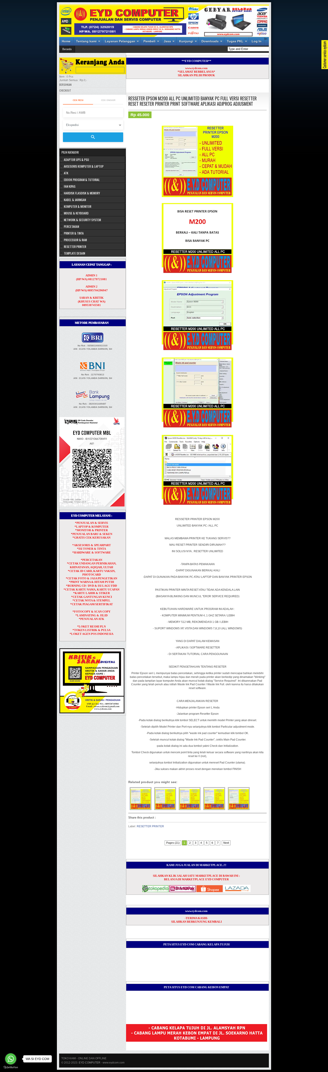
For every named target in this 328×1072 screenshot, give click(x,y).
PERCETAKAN (71, 226)
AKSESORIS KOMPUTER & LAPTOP (84, 166)
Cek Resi (78, 100)
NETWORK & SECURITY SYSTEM (82, 219)
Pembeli (149, 41)
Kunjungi (186, 41)
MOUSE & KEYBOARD (76, 213)
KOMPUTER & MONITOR (77, 206)
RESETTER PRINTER (150, 826)
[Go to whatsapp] (10, 1058)
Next (226, 842)
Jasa (167, 41)
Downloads (210, 41)
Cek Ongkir (108, 100)
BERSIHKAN (65, 84)
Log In (257, 41)
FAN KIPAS (69, 186)
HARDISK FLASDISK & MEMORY (82, 193)
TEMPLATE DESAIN (74, 253)
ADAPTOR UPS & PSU (76, 159)
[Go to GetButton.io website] (11, 1067)
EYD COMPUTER (89, 1062)
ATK (66, 173)
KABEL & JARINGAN (75, 199)
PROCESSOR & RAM (75, 239)
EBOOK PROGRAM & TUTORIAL (82, 179)
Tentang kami (86, 41)
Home (66, 41)
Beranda (67, 49)
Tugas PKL (235, 41)
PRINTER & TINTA (74, 233)
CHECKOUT (65, 90)
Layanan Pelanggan (120, 41)
